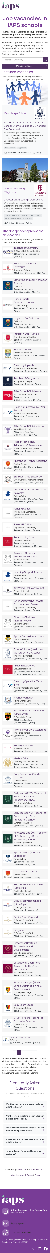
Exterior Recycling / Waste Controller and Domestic (28, 602)
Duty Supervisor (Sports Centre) (27, 775)
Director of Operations (20, 1037)
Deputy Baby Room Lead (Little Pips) (27, 902)
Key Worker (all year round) (29, 588)
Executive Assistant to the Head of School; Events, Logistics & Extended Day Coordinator (25, 126)
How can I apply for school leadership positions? (23, 1152)
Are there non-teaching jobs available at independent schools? (25, 1117)
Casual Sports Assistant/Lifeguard (25, 300)
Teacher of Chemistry (26, 247)
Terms (30, 1175)
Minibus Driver (21, 758)
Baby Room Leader (24, 1004)
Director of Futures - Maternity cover (25, 619)
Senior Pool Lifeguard (26, 917)
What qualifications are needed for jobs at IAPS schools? (25, 1141)
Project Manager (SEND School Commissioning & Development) (28, 986)
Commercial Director (25, 871)
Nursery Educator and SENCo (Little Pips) (30, 886)
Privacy (38, 1175)
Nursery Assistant (24, 745)
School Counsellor (24, 349)
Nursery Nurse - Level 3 (26, 333)
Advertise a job (17, 1175)
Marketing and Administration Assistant (30, 281)
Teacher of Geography (26, 378)
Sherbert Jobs (37, 1169)
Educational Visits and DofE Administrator (29, 712)
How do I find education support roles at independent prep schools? (25, 1129)
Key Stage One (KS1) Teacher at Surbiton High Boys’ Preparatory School (30, 836)
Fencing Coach (22, 508)
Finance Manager (23, 697)
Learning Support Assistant (29, 572)
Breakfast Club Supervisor (28, 476)
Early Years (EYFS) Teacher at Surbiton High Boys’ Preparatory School (30, 796)
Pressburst (22, 1169)
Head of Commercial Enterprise (25, 265)
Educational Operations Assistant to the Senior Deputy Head (27, 966)
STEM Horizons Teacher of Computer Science (28, 1019)
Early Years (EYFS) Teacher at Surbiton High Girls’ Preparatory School (30, 816)
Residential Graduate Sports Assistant (30, 491)
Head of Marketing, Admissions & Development (29, 443)
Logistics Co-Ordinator (27, 318)
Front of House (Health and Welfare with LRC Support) (29, 651)
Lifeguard (19, 930)
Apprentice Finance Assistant (30, 460)
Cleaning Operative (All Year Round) (29, 408)
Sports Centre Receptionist (29, 636)
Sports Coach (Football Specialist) (27, 854)
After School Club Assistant (29, 426)
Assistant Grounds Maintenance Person (25, 554)
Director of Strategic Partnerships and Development (25, 946)
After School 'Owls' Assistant (30, 729)
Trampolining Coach (25, 537)
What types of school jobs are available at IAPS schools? (24, 1105)
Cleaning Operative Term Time (28, 683)
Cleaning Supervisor (25, 365)
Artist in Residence (24, 665)
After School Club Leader (28, 391)
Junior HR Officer (23, 524)
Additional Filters (25, 66)
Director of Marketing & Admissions (23, 199)
